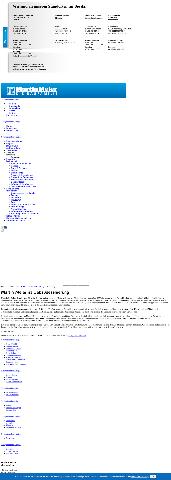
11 (88, 285)
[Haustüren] (16, 200)
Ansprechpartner (12, 451)
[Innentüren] (16, 197)
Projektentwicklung (13, 348)
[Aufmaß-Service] (18, 209)
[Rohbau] (14, 166)
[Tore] (13, 202)
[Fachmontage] (17, 207)
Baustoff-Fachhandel (14, 357)
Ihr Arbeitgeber (12, 392)
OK (153, 477)
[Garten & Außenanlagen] (22, 177)
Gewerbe (9, 423)
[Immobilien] (13, 108)
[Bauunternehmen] (14, 141)
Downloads (10, 438)
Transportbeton (12, 362)
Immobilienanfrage (13, 427)
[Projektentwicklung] (12, 144)
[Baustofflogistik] (18, 182)
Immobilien (10, 421)
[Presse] (11, 110)
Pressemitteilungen (13, 408)
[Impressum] (11, 128)
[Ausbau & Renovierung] (22, 175)
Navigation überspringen (11, 99)
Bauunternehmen (13, 346)
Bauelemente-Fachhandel (16, 360)
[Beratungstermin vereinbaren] (25, 213)
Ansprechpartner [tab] (7, 331)
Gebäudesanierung (36, 286)
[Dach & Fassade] (19, 168)
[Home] (9, 126)
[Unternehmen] (12, 115)
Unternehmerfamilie (14, 382)
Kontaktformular (12, 453)
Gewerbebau (11, 353)
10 (86, 285)
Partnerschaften (12, 379)
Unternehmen (11, 375)
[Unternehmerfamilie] (15, 220)
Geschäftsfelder (12, 344)
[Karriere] (11, 113)
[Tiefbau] (14, 170)
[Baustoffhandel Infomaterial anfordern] (22, 184)
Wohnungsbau (11, 351)
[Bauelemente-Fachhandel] (13, 190)
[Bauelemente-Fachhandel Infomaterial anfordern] (22, 211)
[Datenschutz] (12, 130)
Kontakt (9, 449)
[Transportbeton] (13, 216)
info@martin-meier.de (77, 335)
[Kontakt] (11, 103)
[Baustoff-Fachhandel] (11, 160)
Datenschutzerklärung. (140, 477)
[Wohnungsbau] (13, 148)
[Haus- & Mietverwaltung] (18, 218)
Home (23, 286)
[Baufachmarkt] (22, 179)
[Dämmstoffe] (17, 172)
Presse (8, 405)
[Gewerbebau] (12, 150)
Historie (9, 377)
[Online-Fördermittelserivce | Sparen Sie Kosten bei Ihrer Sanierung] (24, 186)
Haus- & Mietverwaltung (16, 364)
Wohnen (9, 425)
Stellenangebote (12, 395)
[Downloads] (13, 106)
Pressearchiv (11, 410)
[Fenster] (14, 195)
